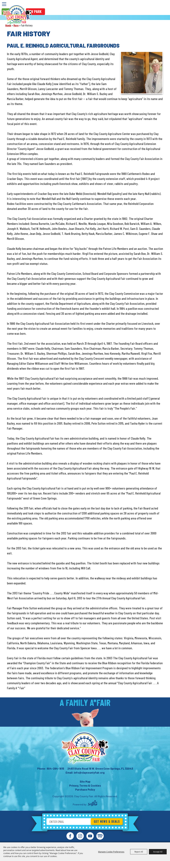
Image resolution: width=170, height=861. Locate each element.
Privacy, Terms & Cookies (85, 785)
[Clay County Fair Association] (85, 748)
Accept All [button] (157, 851)
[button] (141, 72)
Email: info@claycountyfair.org (85, 772)
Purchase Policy (85, 789)
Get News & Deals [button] (107, 821)
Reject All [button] (138, 851)
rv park (35, 11)
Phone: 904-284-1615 (50, 768)
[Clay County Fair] (17, 15)
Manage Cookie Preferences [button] (111, 851)
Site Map (85, 781)
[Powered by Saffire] (92, 803)
